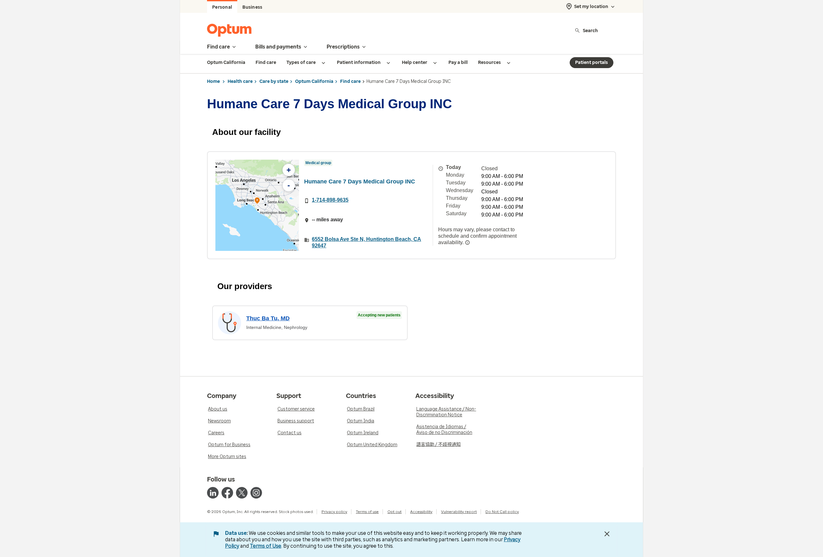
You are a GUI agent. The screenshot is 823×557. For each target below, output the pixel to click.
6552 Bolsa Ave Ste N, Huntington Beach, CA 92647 (366, 242)
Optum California (314, 81)
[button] (257, 201)
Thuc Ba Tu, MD (268, 318)
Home (213, 81)
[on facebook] (227, 493)
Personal (222, 7)
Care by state (273, 81)
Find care (350, 81)
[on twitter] (242, 493)
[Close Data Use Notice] (607, 534)
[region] (257, 205)
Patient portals (591, 62)
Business (252, 7)
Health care (240, 81)
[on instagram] (256, 493)
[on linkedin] (213, 493)
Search (590, 30)
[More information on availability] (467, 242)
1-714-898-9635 (330, 200)
